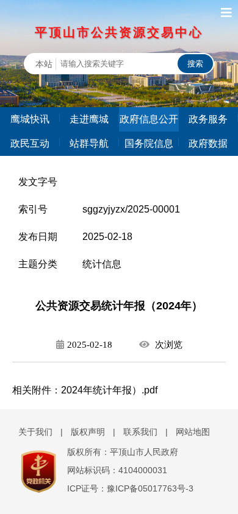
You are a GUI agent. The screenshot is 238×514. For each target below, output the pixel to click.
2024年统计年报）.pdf (109, 390)
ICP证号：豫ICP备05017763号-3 (130, 488)
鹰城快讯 (29, 119)
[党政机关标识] (32, 471)
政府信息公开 (149, 119)
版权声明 (88, 432)
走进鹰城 (89, 119)
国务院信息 (148, 143)
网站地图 (193, 432)
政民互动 (29, 143)
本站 (43, 64)
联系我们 (140, 432)
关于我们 (35, 432)
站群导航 (89, 143)
